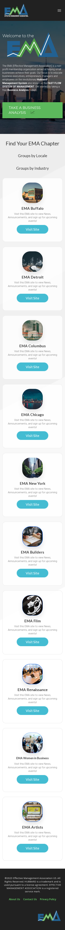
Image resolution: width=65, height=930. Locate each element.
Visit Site (32, 229)
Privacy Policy (48, 899)
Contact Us (30, 899)
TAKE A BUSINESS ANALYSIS (25, 110)
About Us (14, 899)
